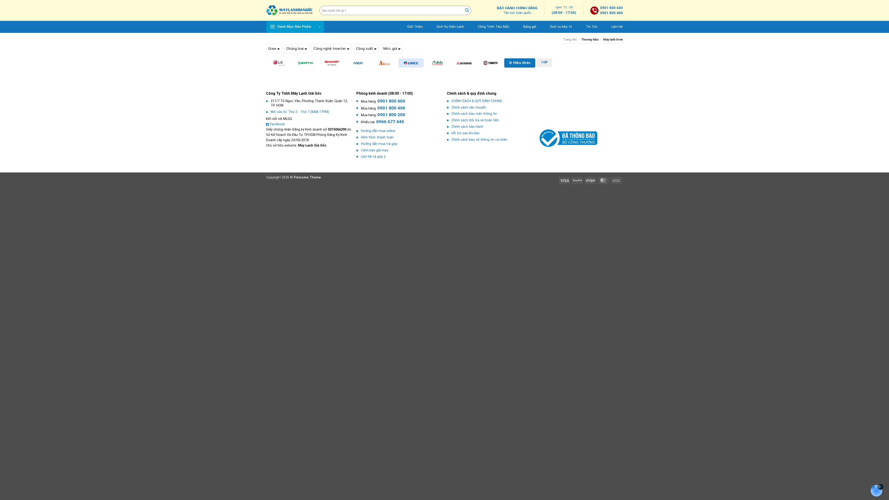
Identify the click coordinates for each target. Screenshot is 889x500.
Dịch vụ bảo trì (561, 27)
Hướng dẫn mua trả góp (379, 144)
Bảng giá (529, 27)
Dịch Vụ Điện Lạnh (450, 27)
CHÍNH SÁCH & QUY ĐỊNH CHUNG (476, 101)
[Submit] (467, 10)
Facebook (277, 124)
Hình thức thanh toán (377, 137)
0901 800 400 (611, 13)
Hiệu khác (521, 63)
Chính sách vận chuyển (468, 107)
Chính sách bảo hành (467, 127)
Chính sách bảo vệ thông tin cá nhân (479, 140)
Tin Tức (592, 27)
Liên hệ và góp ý (373, 157)
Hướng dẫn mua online (378, 131)
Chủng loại (295, 49)
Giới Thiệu (415, 27)
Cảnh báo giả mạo (374, 150)
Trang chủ (570, 39)
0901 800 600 (611, 8)
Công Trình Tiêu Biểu (493, 27)
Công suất (365, 49)
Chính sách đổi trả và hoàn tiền (475, 120)
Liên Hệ (617, 27)
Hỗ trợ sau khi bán (465, 133)
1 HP (544, 62)
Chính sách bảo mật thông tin (474, 114)
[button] (295, 27)
